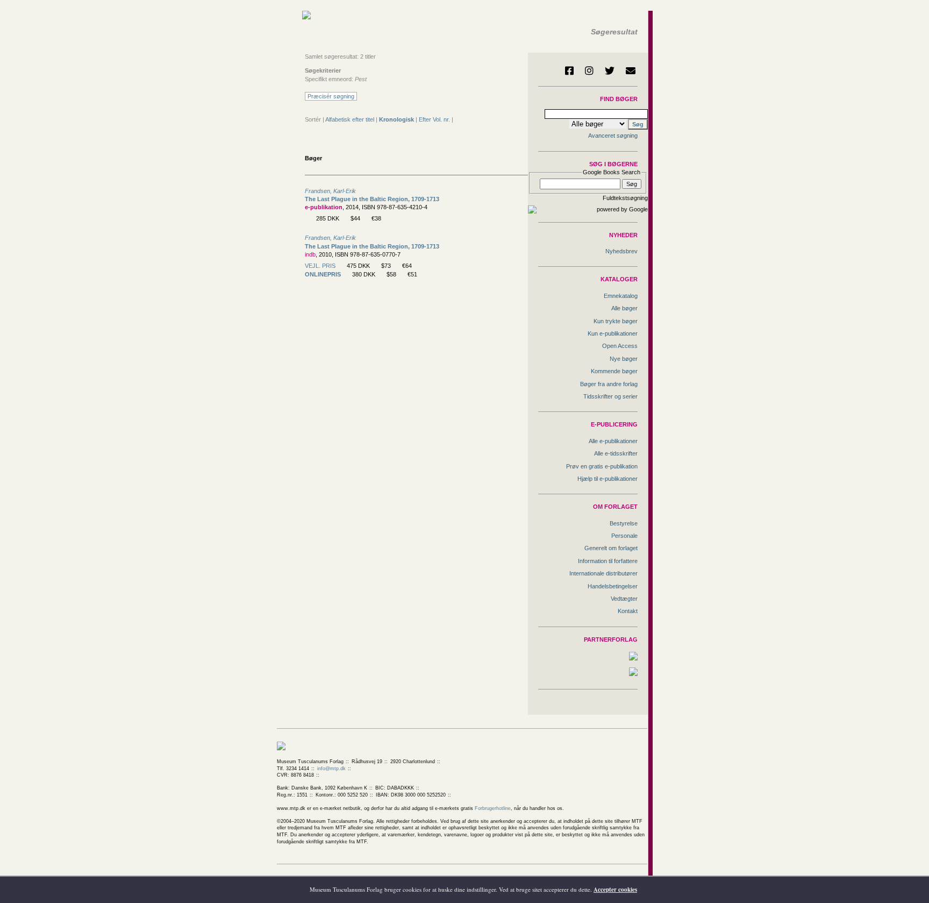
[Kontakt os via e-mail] (631, 70)
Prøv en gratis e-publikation (602, 466)
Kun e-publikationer (613, 333)
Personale (624, 535)
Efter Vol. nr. (434, 119)
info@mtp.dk (331, 768)
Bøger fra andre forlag (609, 384)
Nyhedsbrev (621, 251)
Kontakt (628, 611)
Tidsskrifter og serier (610, 396)
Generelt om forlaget (611, 548)
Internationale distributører (603, 573)
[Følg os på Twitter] (610, 70)
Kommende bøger (614, 371)
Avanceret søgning (613, 135)
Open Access (620, 346)
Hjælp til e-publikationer (607, 478)
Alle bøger (624, 308)
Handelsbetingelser (613, 586)
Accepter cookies (615, 889)
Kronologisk (396, 119)
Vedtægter (624, 598)
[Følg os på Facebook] (569, 70)
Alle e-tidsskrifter (616, 453)
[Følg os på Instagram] (589, 70)
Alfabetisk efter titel (349, 119)
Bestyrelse (624, 523)
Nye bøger (624, 358)
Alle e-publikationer (613, 441)
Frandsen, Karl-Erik (330, 191)
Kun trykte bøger (616, 321)
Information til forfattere (608, 561)
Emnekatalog (621, 296)
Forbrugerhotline (493, 808)
